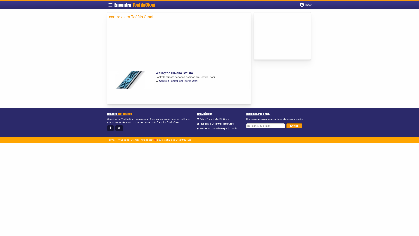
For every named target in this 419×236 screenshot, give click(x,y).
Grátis (234, 128)
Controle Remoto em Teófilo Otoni (178, 80)
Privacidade (123, 140)
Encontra (134, 5)
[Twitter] (119, 128)
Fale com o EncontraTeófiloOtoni (217, 124)
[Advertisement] (179, 46)
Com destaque (220, 128)
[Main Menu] (110, 5)
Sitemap (135, 140)
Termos (111, 140)
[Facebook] (110, 128)
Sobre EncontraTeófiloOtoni (214, 119)
